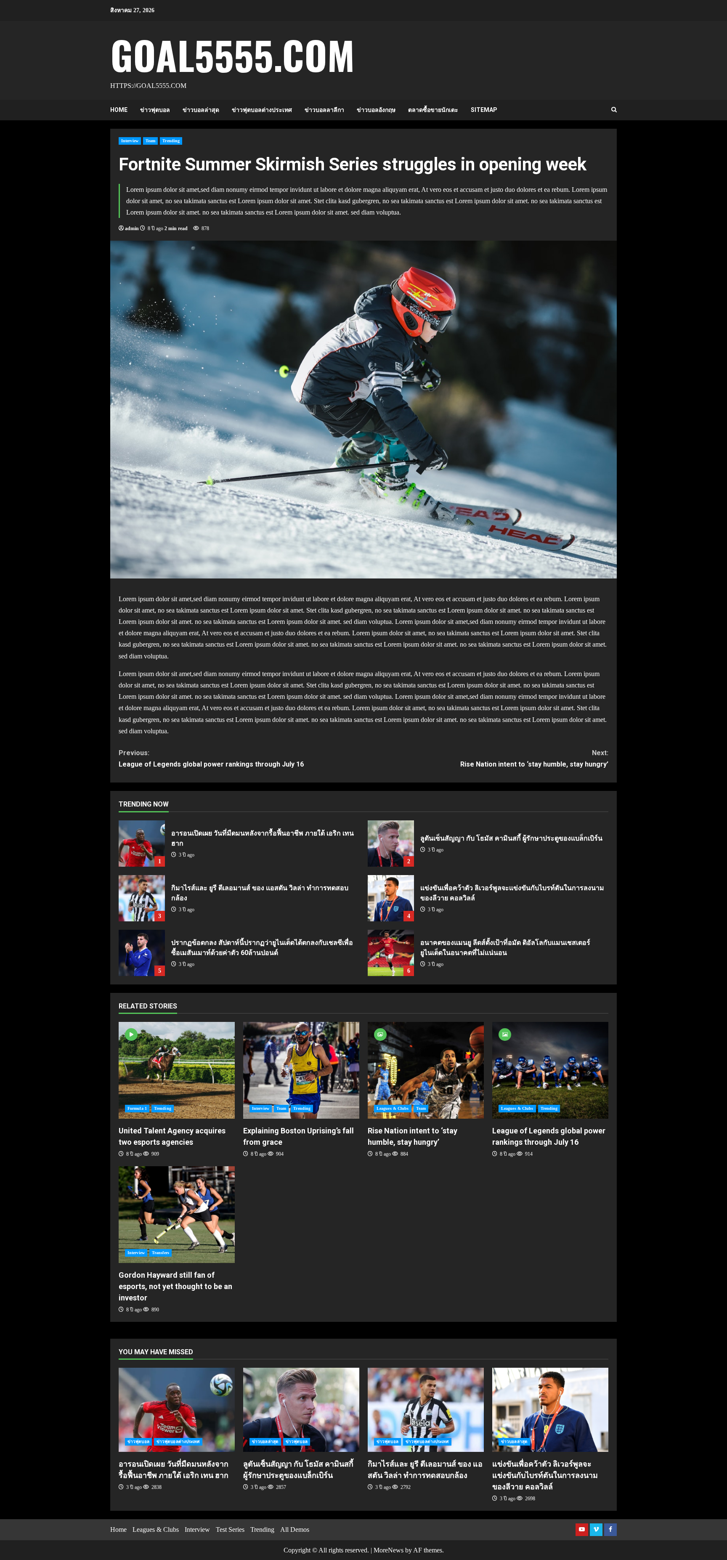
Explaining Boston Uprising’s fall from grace (301, 1070)
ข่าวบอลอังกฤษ (376, 109)
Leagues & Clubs (393, 1108)
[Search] (614, 109)
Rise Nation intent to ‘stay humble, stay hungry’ (534, 758)
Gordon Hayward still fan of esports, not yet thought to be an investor (177, 1214)
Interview (129, 140)
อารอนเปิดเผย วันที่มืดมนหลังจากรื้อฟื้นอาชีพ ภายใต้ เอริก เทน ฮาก (142, 843)
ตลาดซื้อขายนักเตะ (433, 109)
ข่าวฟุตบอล (155, 109)
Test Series (230, 1529)
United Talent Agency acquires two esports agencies (177, 1070)
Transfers (160, 1252)
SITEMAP (484, 109)
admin (132, 228)
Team (150, 140)
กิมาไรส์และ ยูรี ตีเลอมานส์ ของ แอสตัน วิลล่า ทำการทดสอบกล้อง (142, 898)
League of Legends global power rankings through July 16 (211, 758)
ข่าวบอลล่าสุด (201, 109)
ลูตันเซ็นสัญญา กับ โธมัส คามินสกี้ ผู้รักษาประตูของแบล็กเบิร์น (391, 843)
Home (118, 109)
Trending (171, 140)
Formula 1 (137, 1108)
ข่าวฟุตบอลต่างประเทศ (262, 109)
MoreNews (388, 1550)
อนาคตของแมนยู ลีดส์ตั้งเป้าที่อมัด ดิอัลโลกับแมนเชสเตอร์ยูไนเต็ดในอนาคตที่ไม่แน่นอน (391, 953)
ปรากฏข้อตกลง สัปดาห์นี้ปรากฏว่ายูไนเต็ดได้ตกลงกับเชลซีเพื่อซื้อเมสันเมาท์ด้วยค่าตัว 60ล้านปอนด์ (142, 953)
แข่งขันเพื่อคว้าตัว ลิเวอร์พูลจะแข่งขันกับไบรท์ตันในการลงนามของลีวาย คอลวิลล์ (391, 898)
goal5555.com (232, 54)
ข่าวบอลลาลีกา (324, 109)
